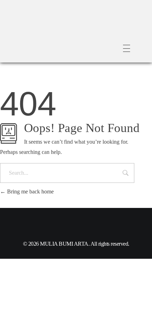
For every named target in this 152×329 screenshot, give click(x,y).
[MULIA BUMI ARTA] (57, 30)
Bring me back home (30, 192)
